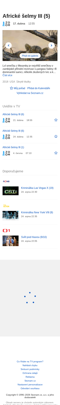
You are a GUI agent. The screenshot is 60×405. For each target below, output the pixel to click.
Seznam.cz (30, 380)
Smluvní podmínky (30, 369)
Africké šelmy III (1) (13, 147)
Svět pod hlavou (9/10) (34, 237)
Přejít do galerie (30, 55)
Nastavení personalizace (30, 384)
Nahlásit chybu (30, 365)
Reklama (30, 377)
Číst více (7, 75)
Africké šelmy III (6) (13, 114)
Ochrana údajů (30, 373)
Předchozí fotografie (8, 45)
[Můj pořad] (55, 120)
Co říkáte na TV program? (30, 361)
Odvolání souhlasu (30, 388)
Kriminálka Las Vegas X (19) (37, 188)
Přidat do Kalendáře (38, 88)
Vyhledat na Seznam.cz (30, 93)
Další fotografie (51, 45)
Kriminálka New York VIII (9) (37, 212)
